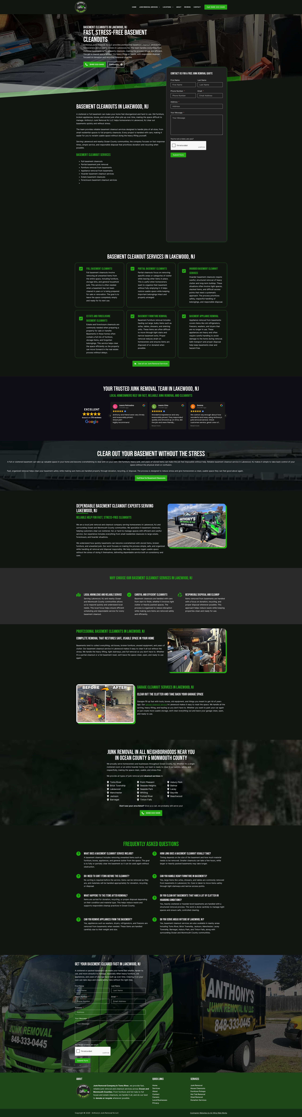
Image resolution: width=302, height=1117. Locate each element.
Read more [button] (117, 426)
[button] (225, 415)
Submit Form (178, 155)
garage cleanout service (156, 704)
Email (200, 91)
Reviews (187, 7)
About (178, 7)
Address (174, 102)
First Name (175, 80)
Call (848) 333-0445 (216, 7)
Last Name (202, 80)
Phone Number (177, 91)
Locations (167, 7)
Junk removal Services (148, 7)
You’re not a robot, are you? (182, 139)
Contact (197, 7)
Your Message (176, 112)
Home (134, 7)
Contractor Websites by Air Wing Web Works (208, 1113)
